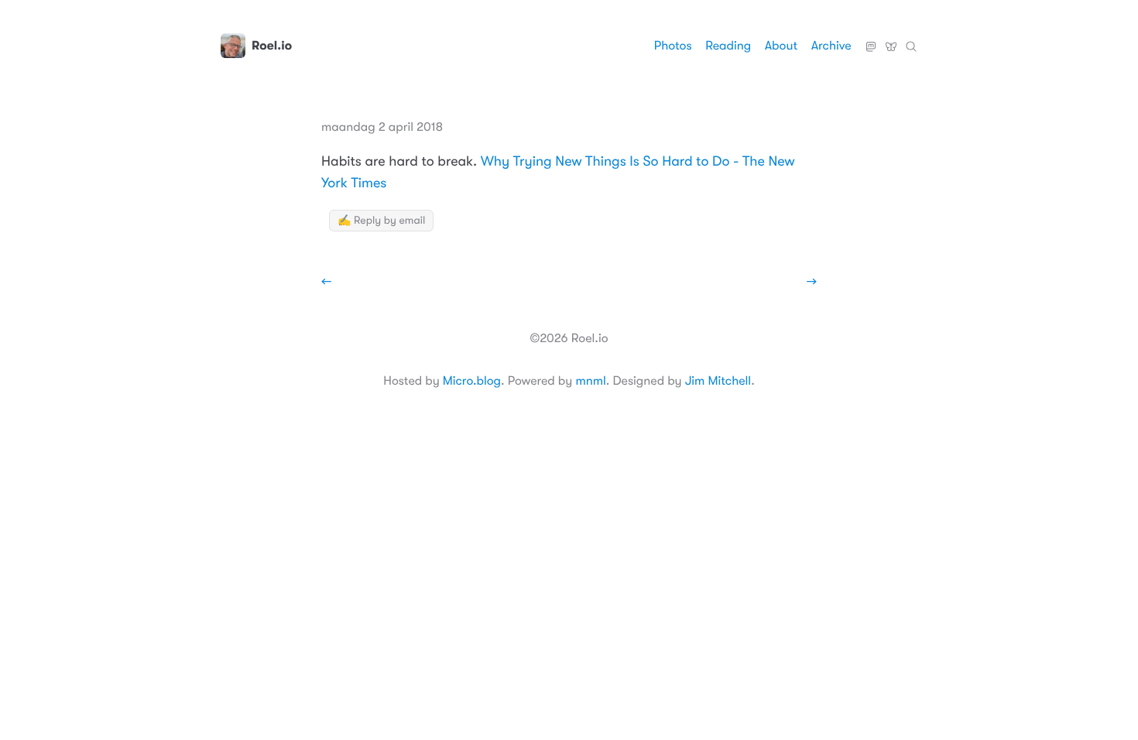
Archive (831, 46)
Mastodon (871, 40)
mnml (590, 381)
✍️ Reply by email (381, 220)
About (781, 46)
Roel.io (272, 46)
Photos (673, 46)
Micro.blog (472, 381)
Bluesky (891, 40)
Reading (728, 46)
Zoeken (911, 40)
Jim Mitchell (718, 381)
